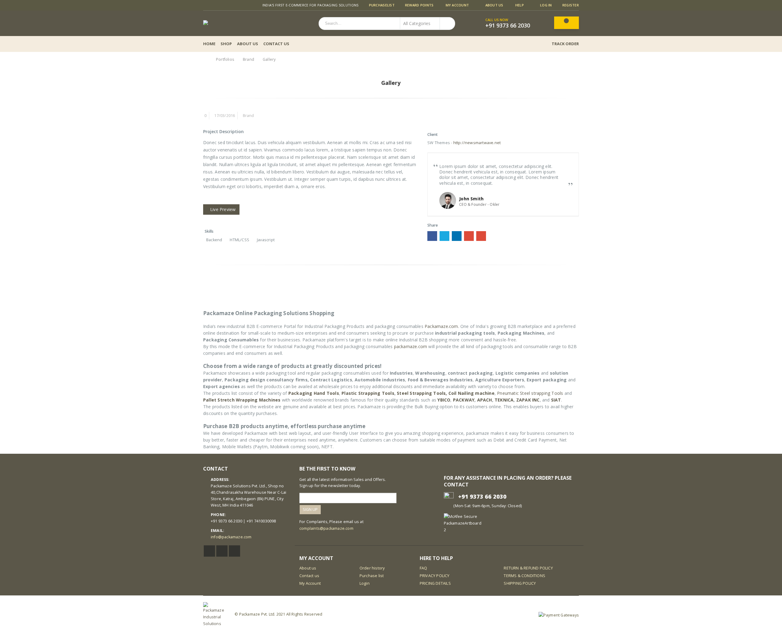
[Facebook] (205, 5)
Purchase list (372, 575)
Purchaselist (382, 5)
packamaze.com (410, 346)
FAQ (423, 568)
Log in (546, 5)
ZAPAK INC (528, 400)
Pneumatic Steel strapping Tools (530, 393)
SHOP (226, 43)
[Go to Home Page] (205, 59)
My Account (457, 5)
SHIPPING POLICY (520, 583)
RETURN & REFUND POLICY (528, 568)
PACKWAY (463, 400)
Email (481, 236)
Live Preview (223, 209)
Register (570, 5)
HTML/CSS (239, 239)
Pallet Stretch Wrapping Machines (241, 400)
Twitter (444, 236)
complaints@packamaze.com (326, 528)
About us (307, 568)
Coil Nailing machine (471, 393)
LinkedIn (457, 236)
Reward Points (419, 5)
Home (209, 43)
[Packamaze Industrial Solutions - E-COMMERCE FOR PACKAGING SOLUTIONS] (237, 23)
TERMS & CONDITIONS (524, 575)
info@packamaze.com (231, 537)
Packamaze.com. (442, 326)
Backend (214, 239)
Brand (248, 115)
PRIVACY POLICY (435, 575)
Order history (372, 568)
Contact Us (276, 43)
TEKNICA (504, 400)
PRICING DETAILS (435, 583)
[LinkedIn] (220, 5)
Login (365, 583)
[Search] (447, 23)
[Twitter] (213, 5)
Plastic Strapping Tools (368, 393)
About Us (494, 5)
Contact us (309, 575)
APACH (484, 400)
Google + (469, 236)
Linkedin (234, 551)
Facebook (432, 236)
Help (519, 5)
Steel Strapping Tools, (422, 393)
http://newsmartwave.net (477, 142)
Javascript (266, 239)
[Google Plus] (228, 5)
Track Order (565, 43)
